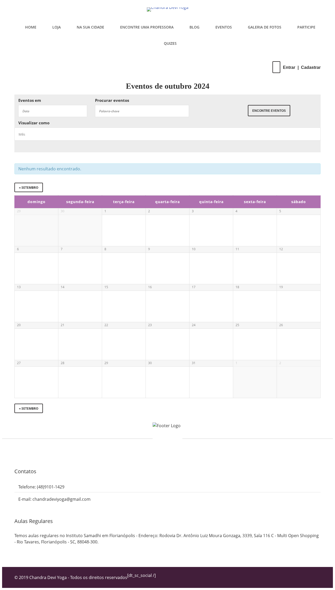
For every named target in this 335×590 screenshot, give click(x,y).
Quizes (170, 43)
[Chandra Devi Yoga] (167, 9)
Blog (194, 27)
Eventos (223, 27)
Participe (306, 27)
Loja (56, 27)
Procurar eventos (112, 100)
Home (30, 27)
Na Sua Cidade (90, 27)
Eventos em (29, 100)
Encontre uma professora (147, 27)
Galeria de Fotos (264, 27)
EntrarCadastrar (302, 67)
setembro (28, 187)
